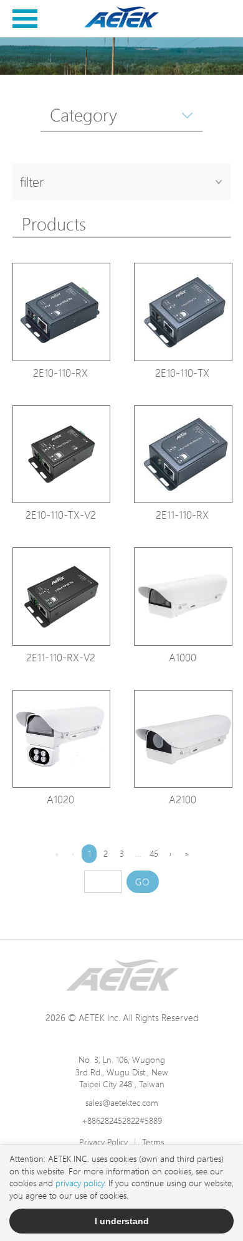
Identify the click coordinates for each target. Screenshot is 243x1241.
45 (154, 853)
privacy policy (79, 1182)
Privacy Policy (103, 1141)
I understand (122, 1221)
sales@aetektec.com (121, 1102)
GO (142, 882)
